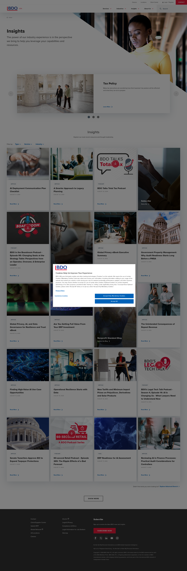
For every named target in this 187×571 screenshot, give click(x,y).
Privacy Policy (60, 291)
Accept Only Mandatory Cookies (114, 296)
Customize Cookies (61, 296)
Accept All (114, 301)
